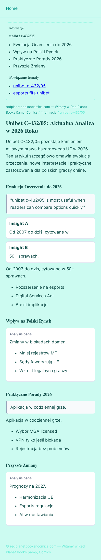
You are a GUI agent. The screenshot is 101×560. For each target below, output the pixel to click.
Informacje (49, 112)
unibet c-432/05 (29, 85)
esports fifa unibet (31, 93)
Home (12, 8)
